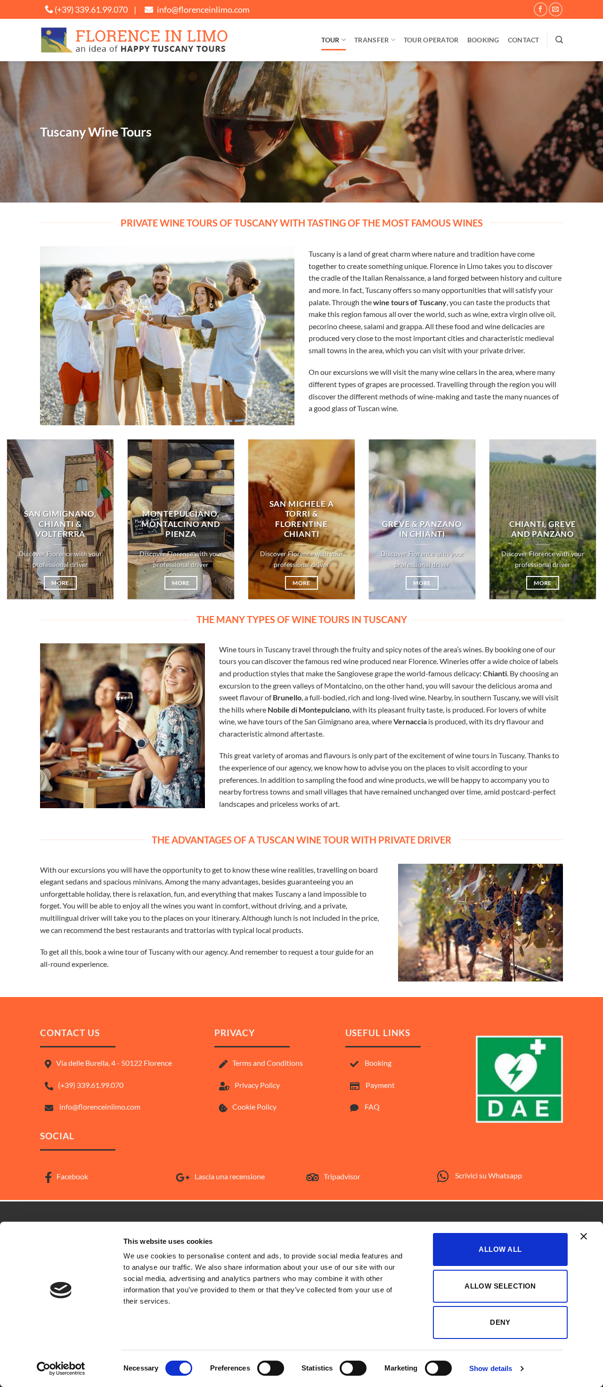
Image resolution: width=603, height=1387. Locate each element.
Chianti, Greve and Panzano (543, 529)
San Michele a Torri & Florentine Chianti (301, 519)
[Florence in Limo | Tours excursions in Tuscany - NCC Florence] (134, 40)
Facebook (72, 1176)
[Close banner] (586, 1242)
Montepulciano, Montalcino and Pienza (180, 524)
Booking (483, 40)
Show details (490, 1368)
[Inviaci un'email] (555, 9)
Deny (500, 1322)
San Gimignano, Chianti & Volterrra (60, 524)
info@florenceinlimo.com (202, 9)
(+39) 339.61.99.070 (90, 9)
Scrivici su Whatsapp (488, 1175)
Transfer (371, 40)
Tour (330, 40)
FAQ (372, 1106)
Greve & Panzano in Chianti (422, 529)
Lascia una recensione (230, 1176)
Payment (380, 1084)
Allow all (500, 1249)
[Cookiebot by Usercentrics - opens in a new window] (61, 1369)
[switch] (270, 1368)
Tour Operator (431, 40)
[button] (559, 40)
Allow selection (500, 1286)
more (60, 583)
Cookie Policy (254, 1106)
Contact (523, 40)
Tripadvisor (342, 1176)
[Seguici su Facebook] (540, 9)
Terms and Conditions (267, 1062)
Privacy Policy (257, 1084)
